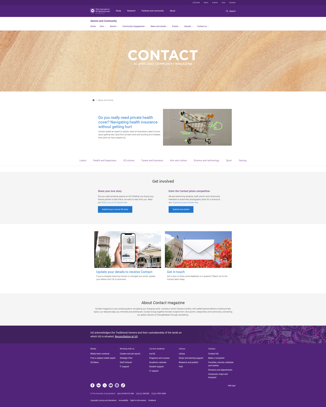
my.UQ (152, 353)
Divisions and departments (220, 370)
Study (118, 11)
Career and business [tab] (152, 160)
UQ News (94, 362)
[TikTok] (123, 385)
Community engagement (133, 26)
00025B (146, 393)
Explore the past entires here (185, 202)
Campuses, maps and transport (218, 376)
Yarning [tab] (243, 160)
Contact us (202, 26)
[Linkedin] (99, 385)
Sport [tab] (229, 160)
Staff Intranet (126, 362)
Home (93, 26)
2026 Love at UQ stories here (114, 202)
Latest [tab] (83, 160)
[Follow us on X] (105, 385)
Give (223, 3)
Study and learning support (191, 358)
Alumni (113, 26)
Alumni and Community (103, 20)
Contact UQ (213, 353)
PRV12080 (161, 393)
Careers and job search (130, 353)
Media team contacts (99, 353)
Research (131, 11)
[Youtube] (111, 385)
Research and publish (188, 362)
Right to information (138, 400)
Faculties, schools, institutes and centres (220, 364)
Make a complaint (216, 358)
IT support (124, 366)
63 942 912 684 (127, 393)
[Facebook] (92, 385)
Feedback (152, 400)
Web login (232, 386)
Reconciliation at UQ (126, 336)
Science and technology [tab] (206, 160)
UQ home (196, 3)
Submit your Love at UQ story (115, 209)
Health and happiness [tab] (104, 160)
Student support (156, 366)
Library (182, 353)
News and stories (158, 26)
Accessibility (123, 400)
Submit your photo (181, 209)
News (206, 3)
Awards (187, 26)
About (172, 11)
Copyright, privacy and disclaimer (103, 400)
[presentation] (82, 161)
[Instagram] (117, 385)
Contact (232, 3)
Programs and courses (159, 358)
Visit (181, 366)
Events (215, 3)
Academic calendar (157, 362)
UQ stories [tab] (128, 160)
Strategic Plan (126, 358)
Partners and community (153, 11)
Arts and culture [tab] (178, 160)
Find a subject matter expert (102, 358)
